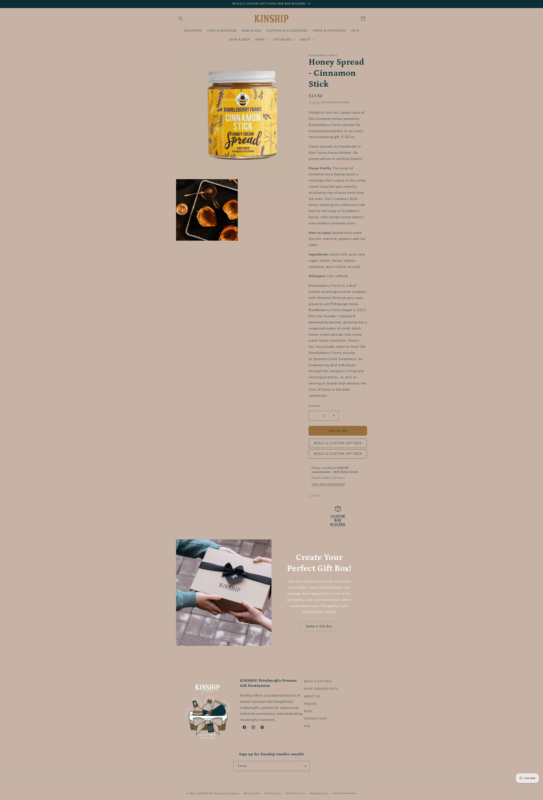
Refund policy (252, 793)
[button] (180, 18)
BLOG (308, 711)
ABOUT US (312, 696)
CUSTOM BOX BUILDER (337, 520)
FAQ (307, 726)
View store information (328, 484)
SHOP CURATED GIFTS (321, 689)
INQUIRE (310, 704)
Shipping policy (319, 793)
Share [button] (317, 496)
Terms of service (295, 793)
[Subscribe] (304, 766)
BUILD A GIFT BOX (318, 681)
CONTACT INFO (315, 719)
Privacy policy (272, 793)
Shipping (314, 102)
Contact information (344, 793)
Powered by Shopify (227, 793)
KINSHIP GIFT (205, 793)
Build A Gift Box (319, 626)
